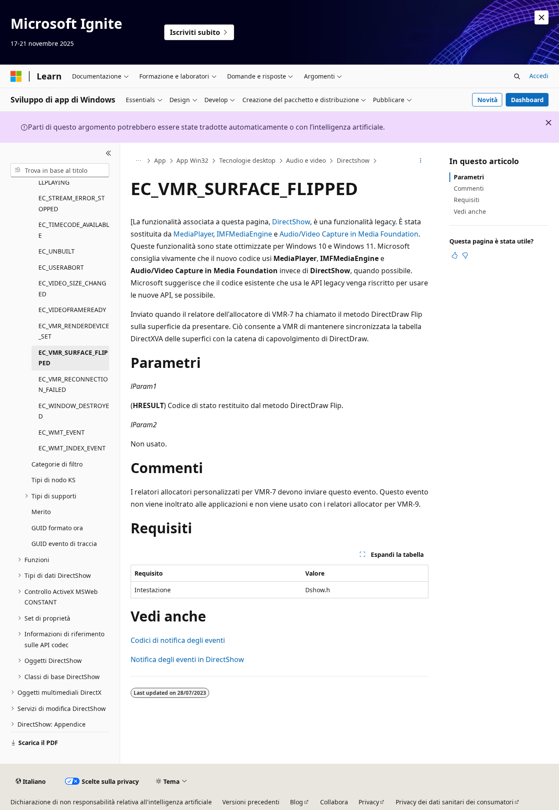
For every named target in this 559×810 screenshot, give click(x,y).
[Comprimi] (108, 153)
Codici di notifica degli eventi (178, 640)
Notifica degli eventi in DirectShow (187, 659)
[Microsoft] (16, 76)
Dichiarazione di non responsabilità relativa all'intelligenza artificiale (111, 802)
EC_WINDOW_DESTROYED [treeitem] (73, 411)
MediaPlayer (193, 234)
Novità (487, 100)
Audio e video (306, 160)
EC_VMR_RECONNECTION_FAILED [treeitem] (73, 384)
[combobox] (59, 170)
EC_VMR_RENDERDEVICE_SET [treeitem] (73, 331)
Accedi (539, 76)
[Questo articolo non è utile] (465, 255)
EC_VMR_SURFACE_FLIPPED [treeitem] (73, 357)
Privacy (369, 802)
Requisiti (467, 200)
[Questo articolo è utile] (454, 255)
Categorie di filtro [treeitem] (57, 464)
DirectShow (291, 222)
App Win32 (192, 160)
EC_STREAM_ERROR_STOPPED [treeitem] (71, 203)
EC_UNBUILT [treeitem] (56, 251)
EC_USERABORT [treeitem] (61, 267)
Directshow (353, 160)
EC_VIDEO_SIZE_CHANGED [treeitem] (72, 288)
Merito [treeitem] (41, 512)
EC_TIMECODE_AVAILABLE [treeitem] (73, 230)
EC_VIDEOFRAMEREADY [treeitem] (72, 309)
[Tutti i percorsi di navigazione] (138, 161)
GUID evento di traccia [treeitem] (64, 543)
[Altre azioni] (420, 161)
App (160, 160)
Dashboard (527, 100)
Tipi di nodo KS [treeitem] (53, 480)
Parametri (469, 177)
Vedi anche (470, 211)
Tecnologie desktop (247, 160)
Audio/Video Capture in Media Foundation (349, 234)
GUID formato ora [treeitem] (57, 528)
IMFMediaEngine (244, 234)
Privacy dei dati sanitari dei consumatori (455, 802)
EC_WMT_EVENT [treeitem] (61, 432)
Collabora (334, 802)
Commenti (469, 188)
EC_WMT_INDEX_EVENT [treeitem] (72, 448)
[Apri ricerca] (517, 76)
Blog (296, 802)
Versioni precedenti (251, 802)
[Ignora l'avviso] (542, 17)
